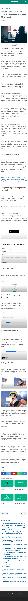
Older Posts (23, 513)
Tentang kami (11, 593)
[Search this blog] (26, 2)
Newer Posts (5, 513)
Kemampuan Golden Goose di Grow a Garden (14, 581)
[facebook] (3, 473)
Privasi (17, 593)
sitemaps (22, 593)
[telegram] (24, 473)
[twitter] (8, 473)
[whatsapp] (19, 473)
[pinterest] (14, 473)
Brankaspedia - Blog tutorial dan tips (16, 598)
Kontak (5, 593)
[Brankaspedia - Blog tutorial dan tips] (14, 1)
